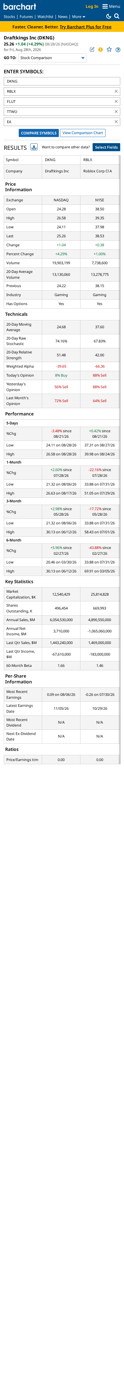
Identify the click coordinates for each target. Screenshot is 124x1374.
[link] (117, 49)
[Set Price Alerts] (100, 49)
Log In (92, 6)
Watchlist (45, 16)
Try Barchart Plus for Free (86, 27)
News (62, 16)
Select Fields (106, 147)
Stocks (9, 16)
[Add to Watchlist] (109, 49)
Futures (26, 16)
